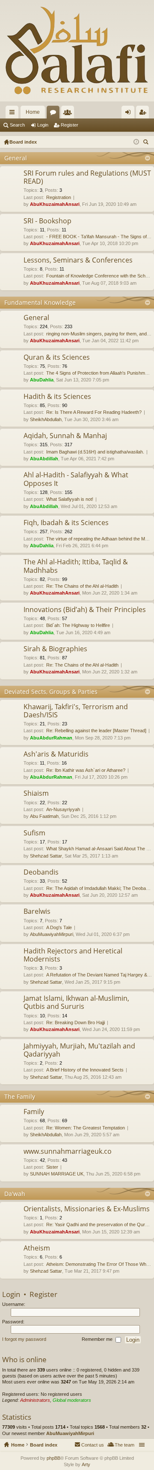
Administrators (35, 1400)
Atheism (37, 1248)
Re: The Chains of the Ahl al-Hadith (82, 586)
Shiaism (36, 793)
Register (69, 124)
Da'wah (14, 1194)
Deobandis (41, 872)
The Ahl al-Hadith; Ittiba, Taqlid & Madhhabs (76, 566)
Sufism (34, 833)
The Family (19, 1096)
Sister (52, 1167)
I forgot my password (24, 1339)
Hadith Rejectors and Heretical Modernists (73, 955)
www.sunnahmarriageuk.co (68, 1151)
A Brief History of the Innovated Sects (85, 1069)
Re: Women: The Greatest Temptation (85, 1127)
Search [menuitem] (146, 143)
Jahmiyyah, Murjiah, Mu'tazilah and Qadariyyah (79, 1050)
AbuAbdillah (44, 458)
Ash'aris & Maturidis (56, 754)
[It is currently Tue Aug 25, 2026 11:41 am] (136, 141)
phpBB (53, 1458)
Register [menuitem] (144, 113)
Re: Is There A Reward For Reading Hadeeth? (94, 412)
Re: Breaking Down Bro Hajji (75, 1022)
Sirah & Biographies (55, 649)
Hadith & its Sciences (57, 397)
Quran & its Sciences (57, 357)
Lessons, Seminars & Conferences (78, 260)
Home (33, 112)
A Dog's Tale (59, 927)
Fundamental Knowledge (40, 302)
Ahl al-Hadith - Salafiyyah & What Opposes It (76, 479)
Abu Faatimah (44, 816)
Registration (58, 197)
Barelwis (37, 911)
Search (17, 124)
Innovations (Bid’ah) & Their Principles (85, 610)
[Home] (77, 50)
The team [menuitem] (124, 1444)
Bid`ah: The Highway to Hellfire (78, 625)
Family (34, 1112)
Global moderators (72, 1400)
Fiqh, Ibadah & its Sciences (66, 523)
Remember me (98, 1339)
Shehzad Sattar (46, 855)
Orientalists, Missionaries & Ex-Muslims (87, 1209)
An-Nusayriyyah (63, 809)
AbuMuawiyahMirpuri (51, 934)
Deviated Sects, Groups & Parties (51, 691)
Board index (43, 1444)
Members (69, 113)
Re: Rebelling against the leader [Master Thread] (96, 730)
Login (42, 124)
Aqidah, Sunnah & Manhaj (65, 436)
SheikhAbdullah (46, 419)
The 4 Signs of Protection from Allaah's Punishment (98, 372)
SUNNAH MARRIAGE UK (56, 1173)
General (15, 158)
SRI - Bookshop (47, 221)
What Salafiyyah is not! (69, 499)
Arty (86, 1464)
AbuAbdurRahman (51, 737)
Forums (54, 113)
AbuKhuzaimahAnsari (55, 204)
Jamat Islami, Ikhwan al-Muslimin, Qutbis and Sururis (76, 1002)
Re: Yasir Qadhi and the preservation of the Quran (98, 1224)
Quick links (13, 113)
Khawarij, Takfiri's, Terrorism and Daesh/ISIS (76, 711)
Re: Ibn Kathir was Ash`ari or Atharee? (85, 770)
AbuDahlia (41, 379)
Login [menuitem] (129, 113)
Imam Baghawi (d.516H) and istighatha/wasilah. (95, 451)
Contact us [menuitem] (92, 1444)
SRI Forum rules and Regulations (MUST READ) (87, 177)
